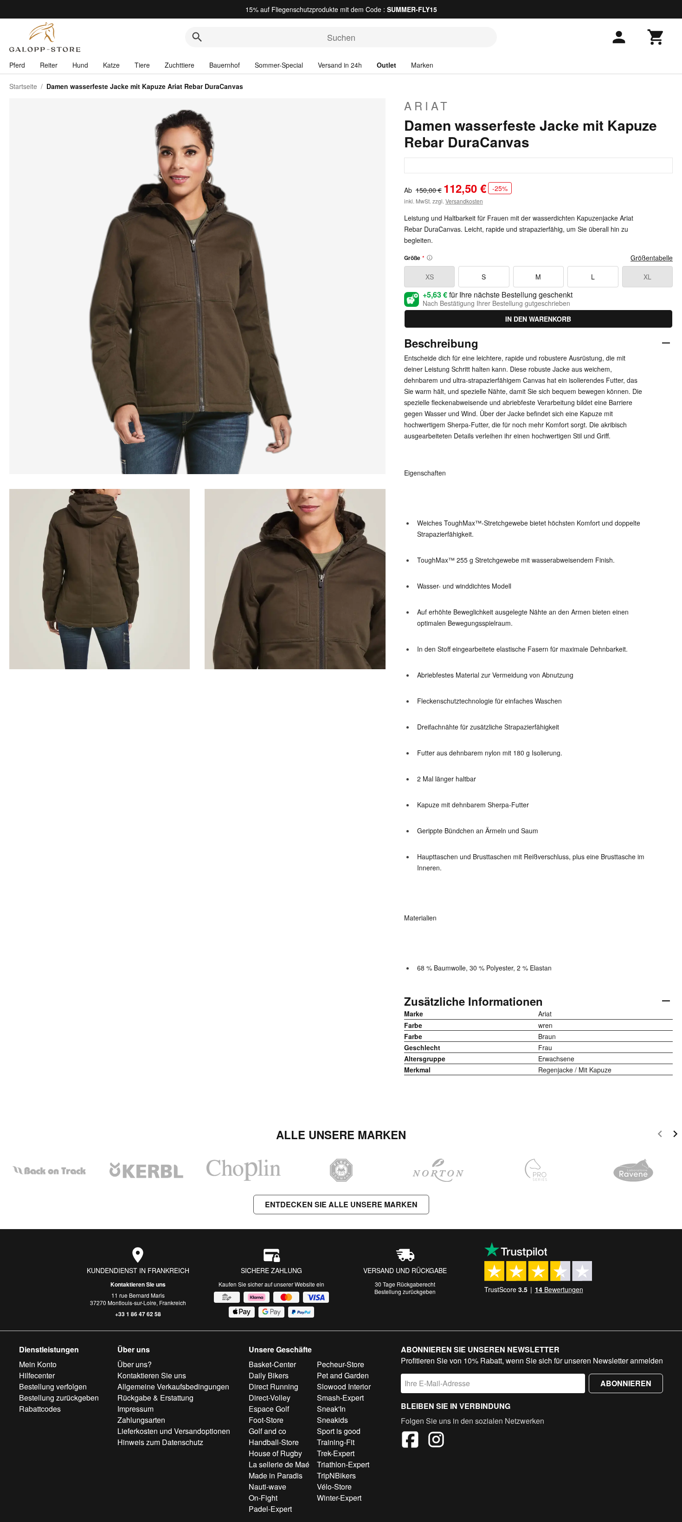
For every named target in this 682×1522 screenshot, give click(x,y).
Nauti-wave (267, 1486)
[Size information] (429, 257)
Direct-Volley (269, 1397)
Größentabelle (652, 257)
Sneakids (332, 1419)
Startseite (23, 86)
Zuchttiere (179, 65)
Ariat (427, 105)
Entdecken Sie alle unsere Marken (341, 1204)
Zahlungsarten (141, 1419)
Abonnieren (625, 1383)
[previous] (660, 1135)
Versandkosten (464, 201)
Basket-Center (272, 1364)
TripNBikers (336, 1475)
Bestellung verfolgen (53, 1386)
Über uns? (134, 1364)
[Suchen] (197, 37)
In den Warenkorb (538, 318)
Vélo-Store (334, 1486)
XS (429, 276)
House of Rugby (275, 1453)
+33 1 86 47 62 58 (138, 1314)
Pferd (17, 65)
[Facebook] (410, 1441)
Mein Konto (38, 1364)
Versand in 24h (340, 65)
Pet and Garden (343, 1375)
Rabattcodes (40, 1408)
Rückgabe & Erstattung (155, 1397)
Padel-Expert (270, 1508)
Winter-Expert (339, 1497)
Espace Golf (269, 1408)
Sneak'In (331, 1408)
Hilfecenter (37, 1375)
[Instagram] (436, 1441)
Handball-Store (274, 1442)
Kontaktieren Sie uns (138, 1284)
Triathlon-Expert (343, 1464)
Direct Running (273, 1386)
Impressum (135, 1408)
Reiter (49, 65)
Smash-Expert (340, 1397)
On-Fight (263, 1497)
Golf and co (267, 1431)
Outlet (386, 65)
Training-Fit (335, 1442)
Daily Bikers (269, 1375)
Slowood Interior (344, 1386)
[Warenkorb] (656, 37)
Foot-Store (266, 1419)
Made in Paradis (275, 1475)
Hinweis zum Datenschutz (160, 1442)
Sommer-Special (279, 65)
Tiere (142, 65)
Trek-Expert (335, 1453)
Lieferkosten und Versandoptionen (173, 1431)
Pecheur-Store (340, 1364)
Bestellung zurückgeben (405, 1291)
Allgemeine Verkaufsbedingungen (173, 1386)
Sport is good (338, 1431)
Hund (80, 65)
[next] (675, 1135)
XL (647, 276)
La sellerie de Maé (279, 1464)
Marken (422, 65)
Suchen (341, 37)
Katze (111, 65)
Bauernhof (224, 65)
